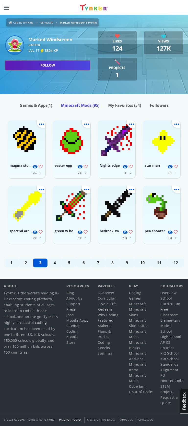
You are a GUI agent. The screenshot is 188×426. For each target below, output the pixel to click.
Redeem (105, 309)
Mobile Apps (77, 320)
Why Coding (108, 315)
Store (71, 342)
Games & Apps (36, 105)
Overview (106, 292)
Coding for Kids (23, 22)
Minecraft (46, 22)
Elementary (170, 320)
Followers (159, 105)
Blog (70, 292)
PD (162, 375)
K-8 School (169, 359)
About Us (74, 298)
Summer (105, 353)
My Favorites (124, 105)
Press (71, 309)
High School (170, 336)
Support (73, 304)
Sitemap (73, 325)
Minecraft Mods (80, 105)
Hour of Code (140, 391)
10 (142, 262)
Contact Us (145, 419)
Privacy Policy (70, 419)
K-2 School (169, 353)
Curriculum (108, 298)
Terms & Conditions (40, 419)
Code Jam (137, 386)
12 (176, 262)
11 (159, 262)
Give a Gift (107, 304)
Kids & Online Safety (101, 419)
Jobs (70, 315)
